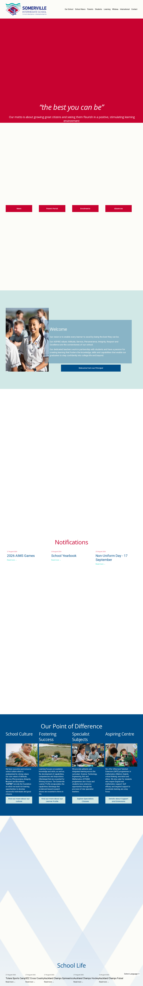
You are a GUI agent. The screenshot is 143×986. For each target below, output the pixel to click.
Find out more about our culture (19, 800)
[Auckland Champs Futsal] (111, 971)
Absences (118, 208)
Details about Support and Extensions (118, 800)
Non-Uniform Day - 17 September (112, 558)
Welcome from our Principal (91, 368)
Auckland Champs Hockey (86, 978)
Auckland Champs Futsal (111, 978)
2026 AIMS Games (21, 556)
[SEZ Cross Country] (34, 971)
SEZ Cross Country (34, 978)
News (19, 208)
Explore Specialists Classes (85, 800)
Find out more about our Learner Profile (52, 800)
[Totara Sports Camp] (15, 971)
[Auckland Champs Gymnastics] (59, 971)
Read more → (12, 560)
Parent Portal (52, 208)
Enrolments (85, 208)
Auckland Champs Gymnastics (59, 978)
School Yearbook (63, 556)
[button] (133, 548)
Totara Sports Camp (15, 978)
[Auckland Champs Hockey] (86, 971)
